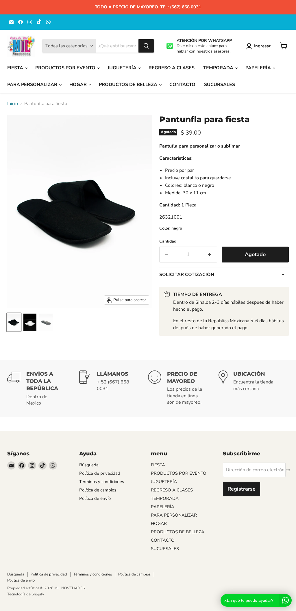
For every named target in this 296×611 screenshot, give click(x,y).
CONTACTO (182, 84)
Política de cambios (97, 490)
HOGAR (78, 84)
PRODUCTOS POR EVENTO (66, 68)
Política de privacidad (99, 473)
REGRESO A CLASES (172, 68)
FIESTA (15, 68)
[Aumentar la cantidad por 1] (209, 254)
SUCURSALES (219, 84)
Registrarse (241, 488)
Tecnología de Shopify (25, 594)
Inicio (12, 103)
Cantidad (167, 241)
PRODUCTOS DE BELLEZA (128, 84)
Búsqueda (89, 465)
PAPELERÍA (258, 68)
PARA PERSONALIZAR (32, 84)
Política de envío (95, 498)
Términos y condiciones (101, 482)
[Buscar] (146, 46)
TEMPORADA (218, 68)
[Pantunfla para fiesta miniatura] (14, 322)
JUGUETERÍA (123, 68)
